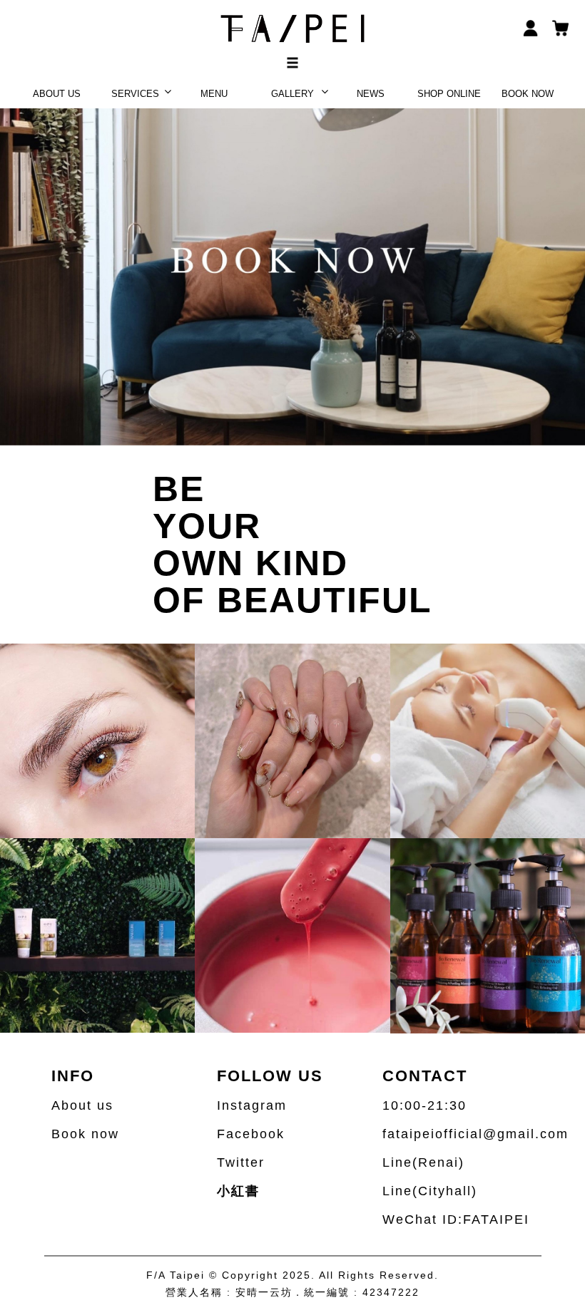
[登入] (530, 27)
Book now (85, 1134)
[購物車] (560, 27)
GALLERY (292, 93)
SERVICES (135, 93)
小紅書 (238, 1191)
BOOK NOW (528, 93)
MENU (214, 93)
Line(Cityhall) (429, 1191)
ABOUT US (57, 93)
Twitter (241, 1162)
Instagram (252, 1105)
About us (82, 1105)
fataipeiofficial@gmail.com (475, 1134)
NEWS (371, 93)
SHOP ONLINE (449, 93)
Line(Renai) (423, 1162)
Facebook (251, 1134)
